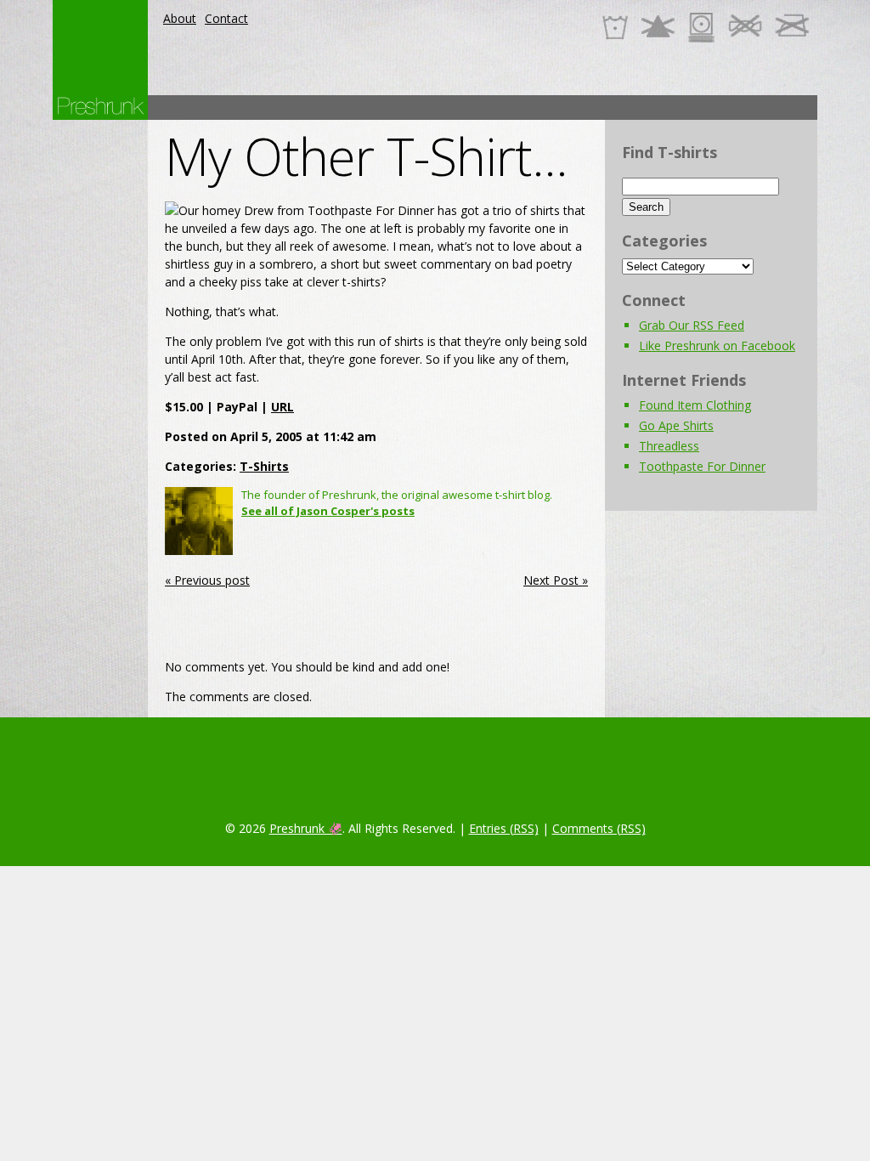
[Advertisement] (508, 107)
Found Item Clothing (695, 405)
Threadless (669, 446)
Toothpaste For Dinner (702, 466)
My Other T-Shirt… (366, 156)
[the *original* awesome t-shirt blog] (100, 106)
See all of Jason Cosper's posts (328, 510)
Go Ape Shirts (676, 425)
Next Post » (555, 580)
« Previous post (207, 580)
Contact (226, 18)
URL (282, 407)
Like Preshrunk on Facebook (717, 345)
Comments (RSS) (599, 828)
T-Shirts (264, 466)
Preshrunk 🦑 (305, 828)
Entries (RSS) (504, 828)
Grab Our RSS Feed (691, 325)
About (179, 18)
